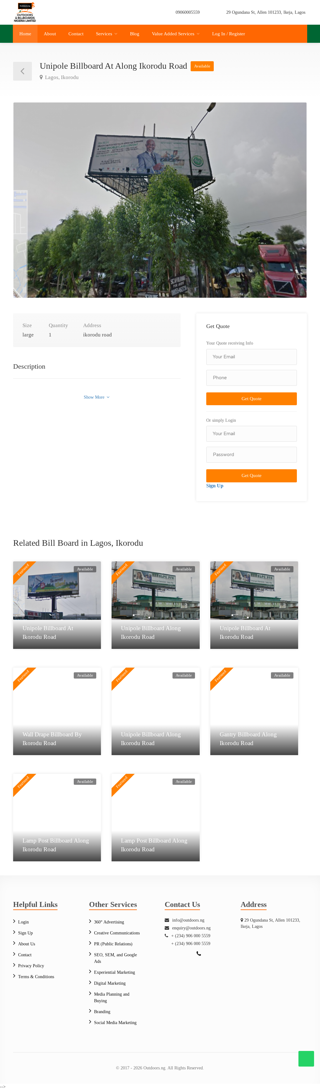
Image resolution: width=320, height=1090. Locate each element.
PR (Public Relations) (113, 944)
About (50, 33)
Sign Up (214, 485)
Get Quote (252, 398)
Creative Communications (117, 933)
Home (25, 33)
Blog (134, 33)
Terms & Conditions (36, 976)
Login (23, 922)
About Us (26, 944)
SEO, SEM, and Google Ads (115, 958)
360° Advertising (109, 922)
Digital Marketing (110, 983)
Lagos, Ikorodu (61, 77)
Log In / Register (228, 33)
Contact (75, 33)
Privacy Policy (31, 965)
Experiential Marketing (114, 972)
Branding (102, 1011)
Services (104, 33)
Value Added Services (173, 33)
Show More (95, 397)
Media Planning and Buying (111, 997)
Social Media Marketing (115, 1022)
